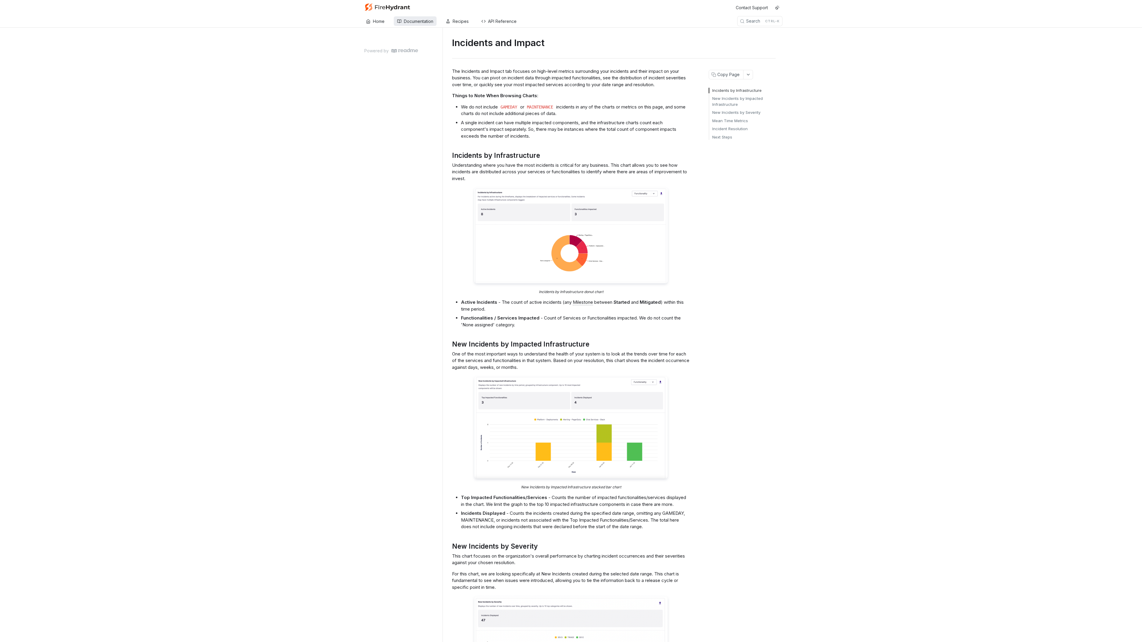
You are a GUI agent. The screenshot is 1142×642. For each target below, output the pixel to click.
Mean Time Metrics (730, 120)
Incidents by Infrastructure (737, 90)
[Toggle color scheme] (777, 7)
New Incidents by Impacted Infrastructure (737, 101)
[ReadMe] (404, 50)
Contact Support (752, 7)
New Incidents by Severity (736, 112)
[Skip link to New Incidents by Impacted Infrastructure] (448, 344)
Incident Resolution (730, 128)
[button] (571, 235)
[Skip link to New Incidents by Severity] (448, 546)
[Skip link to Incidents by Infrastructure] (448, 155)
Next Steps (722, 137)
